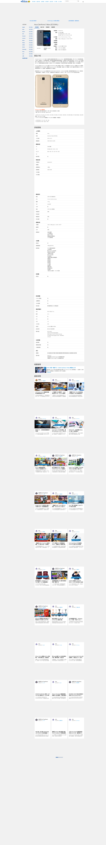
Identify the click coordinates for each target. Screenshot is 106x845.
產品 (32, 27)
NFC (36, 319)
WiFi (37, 311)
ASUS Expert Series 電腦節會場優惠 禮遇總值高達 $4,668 (42, 393)
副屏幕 (37, 227)
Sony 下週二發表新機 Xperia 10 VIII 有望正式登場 (75, 506)
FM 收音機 (38, 303)
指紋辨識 (37, 342)
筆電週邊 (77, 380)
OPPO (23, 44)
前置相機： (56, 42)
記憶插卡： (56, 46)
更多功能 (37, 331)
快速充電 (37, 211)
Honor (23, 31)
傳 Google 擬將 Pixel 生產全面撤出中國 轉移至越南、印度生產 (59, 657)
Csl (60, 380)
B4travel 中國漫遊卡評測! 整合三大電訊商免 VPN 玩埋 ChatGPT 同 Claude (42, 619)
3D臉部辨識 (38, 347)
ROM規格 (38, 174)
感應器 (37, 353)
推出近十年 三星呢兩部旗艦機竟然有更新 (42, 430)
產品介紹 (42, 27)
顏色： (56, 49)
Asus (23, 29)
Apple (23, 27)
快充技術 (37, 214)
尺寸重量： (56, 37)
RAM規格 (37, 172)
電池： (56, 47)
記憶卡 (37, 326)
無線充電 (37, 216)
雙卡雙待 (37, 156)
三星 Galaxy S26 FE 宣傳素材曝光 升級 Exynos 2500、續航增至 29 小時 (76, 732)
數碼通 (44, 531)
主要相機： (56, 40)
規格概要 (37, 27)
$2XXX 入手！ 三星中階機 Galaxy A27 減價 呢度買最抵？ (75, 430)
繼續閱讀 (49, 372)
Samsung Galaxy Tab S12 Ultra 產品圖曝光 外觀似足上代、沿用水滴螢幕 (76, 657)
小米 (23, 56)
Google (44, 494)
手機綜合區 (78, 607)
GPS (36, 316)
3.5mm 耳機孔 (38, 298)
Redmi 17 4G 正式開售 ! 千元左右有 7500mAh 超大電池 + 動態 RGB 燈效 (76, 468)
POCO (23, 47)
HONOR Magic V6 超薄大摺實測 (53, 20)
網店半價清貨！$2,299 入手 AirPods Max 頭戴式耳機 (57, 619)
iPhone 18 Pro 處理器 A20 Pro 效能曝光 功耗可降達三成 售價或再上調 (42, 657)
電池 (37, 209)
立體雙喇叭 (38, 300)
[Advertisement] (59, 185)
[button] (83, 1)
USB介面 (37, 324)
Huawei (24, 36)
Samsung (24, 49)
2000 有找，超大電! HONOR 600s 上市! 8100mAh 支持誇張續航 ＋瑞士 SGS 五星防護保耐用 (42, 732)
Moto (23, 40)
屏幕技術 (37, 232)
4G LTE (37, 151)
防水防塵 (37, 219)
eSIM (37, 206)
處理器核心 (38, 167)
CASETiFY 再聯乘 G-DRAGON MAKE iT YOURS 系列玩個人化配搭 (76, 581)
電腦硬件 (44, 380)
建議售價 (37, 140)
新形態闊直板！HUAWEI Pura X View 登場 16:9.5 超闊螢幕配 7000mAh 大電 (41, 581)
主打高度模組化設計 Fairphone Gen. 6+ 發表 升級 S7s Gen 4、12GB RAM (75, 619)
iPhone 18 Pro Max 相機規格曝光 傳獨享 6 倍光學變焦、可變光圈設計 (59, 694)
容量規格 (37, 169)
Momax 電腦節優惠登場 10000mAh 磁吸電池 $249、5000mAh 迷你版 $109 (41, 468)
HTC (23, 33)
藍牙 (37, 314)
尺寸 (37, 199)
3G (36, 149)
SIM (36, 204)
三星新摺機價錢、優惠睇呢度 (73, 20)
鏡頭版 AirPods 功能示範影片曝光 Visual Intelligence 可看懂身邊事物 (59, 732)
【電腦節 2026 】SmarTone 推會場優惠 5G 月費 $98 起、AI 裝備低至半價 (42, 543)
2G (36, 146)
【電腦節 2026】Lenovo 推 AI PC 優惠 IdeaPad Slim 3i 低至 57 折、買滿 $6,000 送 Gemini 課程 (58, 506)
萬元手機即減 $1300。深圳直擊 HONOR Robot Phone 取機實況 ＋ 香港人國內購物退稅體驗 (59, 468)
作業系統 (37, 162)
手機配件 (44, 456)
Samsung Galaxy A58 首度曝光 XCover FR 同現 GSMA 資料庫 (76, 543)
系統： (56, 32)
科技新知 (61, 569)
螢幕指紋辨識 (38, 344)
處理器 (37, 164)
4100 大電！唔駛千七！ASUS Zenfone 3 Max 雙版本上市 (61, 367)
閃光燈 (37, 243)
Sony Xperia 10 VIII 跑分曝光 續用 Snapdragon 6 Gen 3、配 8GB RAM (59, 430)
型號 (37, 135)
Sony (23, 51)
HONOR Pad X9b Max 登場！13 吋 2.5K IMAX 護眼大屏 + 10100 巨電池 (42, 694)
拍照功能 (37, 248)
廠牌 (37, 133)
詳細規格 (47, 27)
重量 (37, 201)
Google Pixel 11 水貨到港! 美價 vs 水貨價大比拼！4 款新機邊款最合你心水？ (42, 506)
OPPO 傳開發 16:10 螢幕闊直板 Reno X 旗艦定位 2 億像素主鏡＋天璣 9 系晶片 (59, 543)
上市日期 (37, 138)
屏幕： (56, 38)
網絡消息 (61, 456)
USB (37, 321)
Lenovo (23, 38)
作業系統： (56, 30)
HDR (37, 229)
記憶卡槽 (37, 329)
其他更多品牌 (24, 58)
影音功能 (37, 305)
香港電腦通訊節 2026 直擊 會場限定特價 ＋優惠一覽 (59, 581)
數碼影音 (61, 607)
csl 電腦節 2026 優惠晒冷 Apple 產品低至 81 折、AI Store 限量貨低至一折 (59, 393)
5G (36, 154)
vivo (23, 53)
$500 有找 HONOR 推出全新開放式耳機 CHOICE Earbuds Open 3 (76, 694)
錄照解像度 (38, 245)
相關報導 (53, 27)
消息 (30, 27)
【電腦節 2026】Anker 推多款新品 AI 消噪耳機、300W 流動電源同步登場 (76, 393)
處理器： (56, 44)
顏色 (37, 196)
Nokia (23, 42)
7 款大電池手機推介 (33, 20)
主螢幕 (37, 224)
